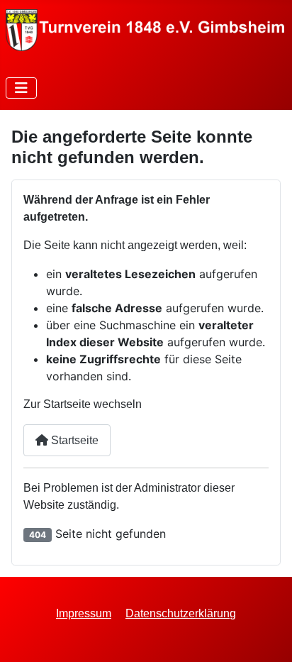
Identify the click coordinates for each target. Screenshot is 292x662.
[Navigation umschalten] (21, 88)
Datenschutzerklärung (180, 613)
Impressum (83, 613)
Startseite (73, 440)
